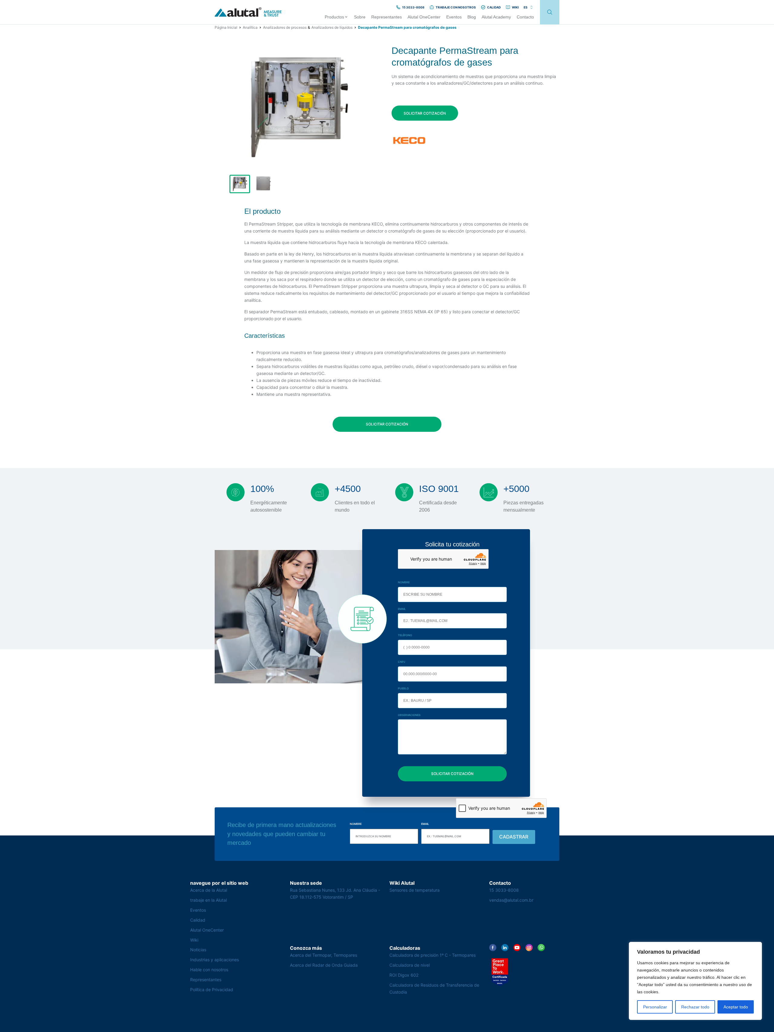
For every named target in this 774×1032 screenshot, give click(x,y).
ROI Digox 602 (403, 975)
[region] (695, 981)
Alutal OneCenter (207, 930)
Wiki (194, 939)
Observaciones (409, 715)
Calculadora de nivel (409, 965)
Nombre (404, 582)
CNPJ (401, 661)
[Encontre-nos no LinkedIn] (505, 947)
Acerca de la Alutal (208, 890)
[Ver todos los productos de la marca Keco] (409, 140)
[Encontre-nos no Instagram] (529, 947)
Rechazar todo (695, 1006)
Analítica (250, 27)
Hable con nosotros (209, 969)
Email (402, 608)
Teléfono (405, 635)
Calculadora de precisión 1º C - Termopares (432, 955)
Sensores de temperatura (414, 890)
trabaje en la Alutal (208, 900)
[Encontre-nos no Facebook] (492, 947)
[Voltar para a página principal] (248, 12)
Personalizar (655, 1006)
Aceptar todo (736, 1006)
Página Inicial (226, 27)
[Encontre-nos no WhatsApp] (541, 947)
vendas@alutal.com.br (511, 900)
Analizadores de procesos (285, 27)
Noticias (198, 949)
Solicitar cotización (425, 113)
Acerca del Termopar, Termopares (323, 955)
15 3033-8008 (504, 890)
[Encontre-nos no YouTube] (517, 947)
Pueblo (403, 688)
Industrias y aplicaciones (214, 959)
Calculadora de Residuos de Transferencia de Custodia (434, 988)
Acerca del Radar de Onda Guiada (324, 965)
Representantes (205, 979)
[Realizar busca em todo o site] (549, 12)
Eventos (198, 910)
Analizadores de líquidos (332, 27)
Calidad (197, 920)
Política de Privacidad (211, 989)
